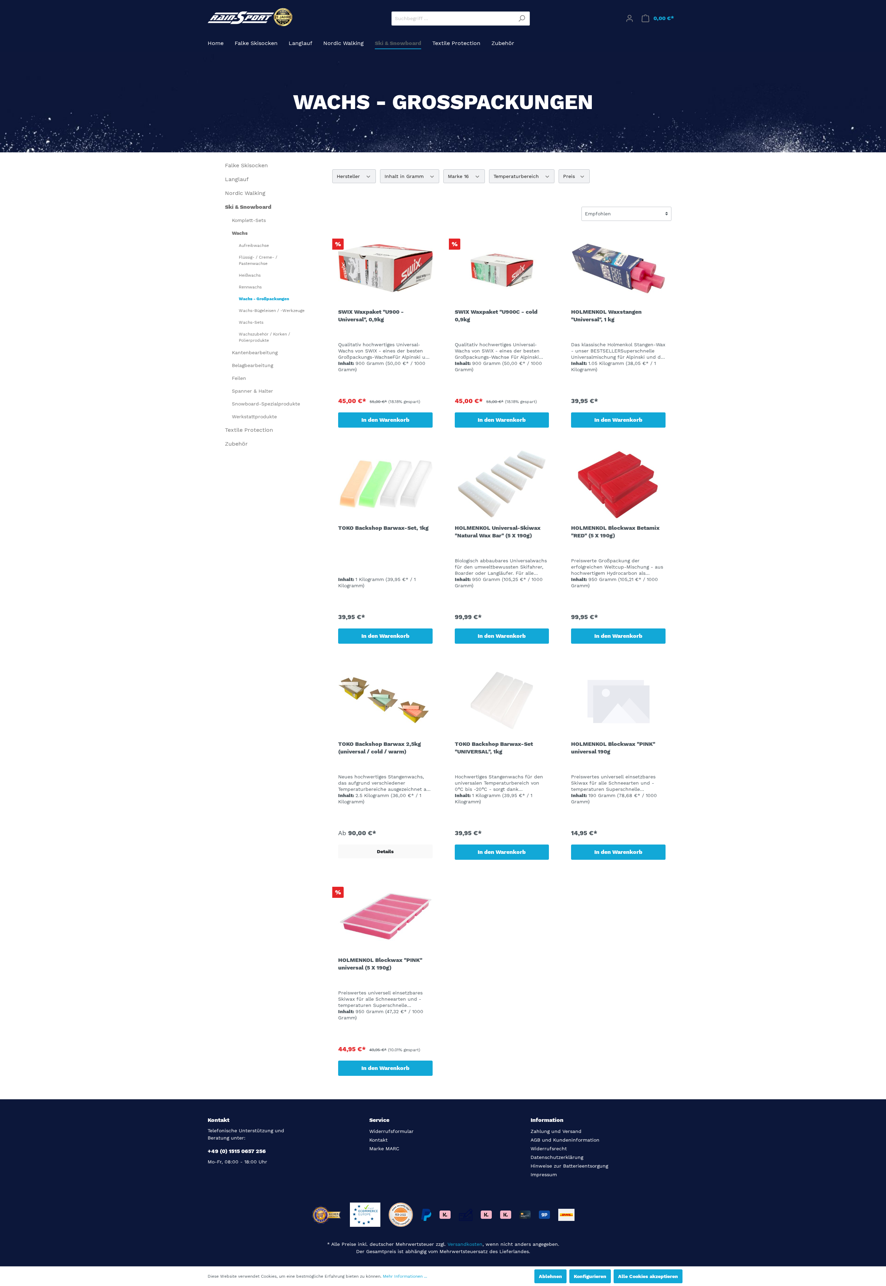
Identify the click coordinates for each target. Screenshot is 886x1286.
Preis (570, 176)
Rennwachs (250, 287)
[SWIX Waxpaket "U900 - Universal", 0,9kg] (385, 268)
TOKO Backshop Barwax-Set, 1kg (383, 528)
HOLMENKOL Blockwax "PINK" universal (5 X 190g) (380, 964)
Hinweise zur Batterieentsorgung (569, 1166)
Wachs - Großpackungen (264, 298)
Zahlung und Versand (556, 1131)
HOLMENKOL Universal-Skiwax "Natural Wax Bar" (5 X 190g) (498, 532)
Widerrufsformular (391, 1131)
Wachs (240, 233)
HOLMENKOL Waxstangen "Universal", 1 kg (606, 316)
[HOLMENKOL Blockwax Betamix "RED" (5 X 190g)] (618, 484)
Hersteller (349, 176)
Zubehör (236, 443)
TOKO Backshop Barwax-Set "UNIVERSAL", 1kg (494, 748)
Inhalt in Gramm (405, 176)
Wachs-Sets (251, 322)
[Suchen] (522, 18)
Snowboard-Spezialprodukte (266, 404)
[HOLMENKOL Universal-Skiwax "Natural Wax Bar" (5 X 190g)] (502, 484)
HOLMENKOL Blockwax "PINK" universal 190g (613, 748)
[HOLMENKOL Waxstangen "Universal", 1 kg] (618, 268)
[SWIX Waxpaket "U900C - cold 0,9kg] (502, 268)
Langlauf (236, 179)
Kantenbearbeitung (255, 352)
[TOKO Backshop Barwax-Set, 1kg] (385, 484)
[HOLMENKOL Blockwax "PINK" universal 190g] (618, 700)
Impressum (544, 1174)
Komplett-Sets (249, 220)
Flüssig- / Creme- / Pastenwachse (258, 260)
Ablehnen (550, 1276)
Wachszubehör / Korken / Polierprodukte (264, 337)
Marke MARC (384, 1148)
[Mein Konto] (630, 18)
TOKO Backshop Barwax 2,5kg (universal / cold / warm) (379, 748)
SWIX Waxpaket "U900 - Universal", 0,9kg (371, 316)
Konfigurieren (590, 1276)
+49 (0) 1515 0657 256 (237, 1151)
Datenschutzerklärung (557, 1157)
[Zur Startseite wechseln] (251, 17)
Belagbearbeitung (252, 365)
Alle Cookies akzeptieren (648, 1276)
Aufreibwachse (254, 245)
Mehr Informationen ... (405, 1276)
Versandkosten (464, 1244)
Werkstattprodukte (254, 416)
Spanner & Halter (252, 391)
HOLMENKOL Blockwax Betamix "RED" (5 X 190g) (615, 532)
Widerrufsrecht (549, 1148)
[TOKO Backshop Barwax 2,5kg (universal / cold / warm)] (385, 700)
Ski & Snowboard (248, 207)
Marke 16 (459, 176)
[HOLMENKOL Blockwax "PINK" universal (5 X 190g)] (385, 916)
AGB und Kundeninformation (565, 1140)
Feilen (239, 378)
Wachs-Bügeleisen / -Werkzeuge (272, 310)
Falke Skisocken (246, 165)
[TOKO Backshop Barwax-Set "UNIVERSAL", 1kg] (502, 700)
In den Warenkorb (385, 420)
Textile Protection (249, 430)
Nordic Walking (245, 193)
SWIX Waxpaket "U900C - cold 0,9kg (496, 316)
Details (385, 851)
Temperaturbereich (517, 176)
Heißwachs (250, 275)
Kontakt (378, 1140)
